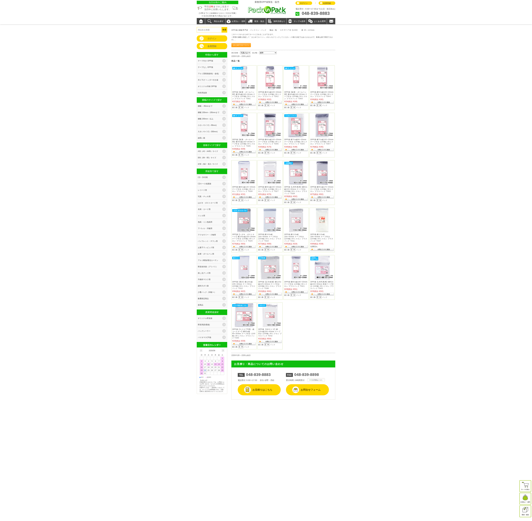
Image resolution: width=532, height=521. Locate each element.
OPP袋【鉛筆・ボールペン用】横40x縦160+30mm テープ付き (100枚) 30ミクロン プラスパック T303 (295, 95)
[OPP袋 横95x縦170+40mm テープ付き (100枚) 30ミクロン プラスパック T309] (322, 183)
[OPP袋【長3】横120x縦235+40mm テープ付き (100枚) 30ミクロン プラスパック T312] (244, 278)
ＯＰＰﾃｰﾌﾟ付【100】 (289, 30)
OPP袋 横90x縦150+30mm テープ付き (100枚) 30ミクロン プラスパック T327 (270, 189)
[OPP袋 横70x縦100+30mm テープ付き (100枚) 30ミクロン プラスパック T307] (322, 136)
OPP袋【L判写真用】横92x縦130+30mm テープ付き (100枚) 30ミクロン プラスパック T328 (295, 190)
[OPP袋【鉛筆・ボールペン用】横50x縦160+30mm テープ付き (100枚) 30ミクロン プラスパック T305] (244, 136)
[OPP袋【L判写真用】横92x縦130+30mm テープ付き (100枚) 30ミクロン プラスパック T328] (296, 183)
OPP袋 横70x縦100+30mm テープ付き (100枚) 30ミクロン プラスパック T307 (322, 142)
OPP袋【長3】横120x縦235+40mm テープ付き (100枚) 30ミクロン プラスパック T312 (243, 285)
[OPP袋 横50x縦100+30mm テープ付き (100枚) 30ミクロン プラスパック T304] (322, 88)
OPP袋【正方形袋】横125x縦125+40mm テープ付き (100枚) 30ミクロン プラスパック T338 (269, 285)
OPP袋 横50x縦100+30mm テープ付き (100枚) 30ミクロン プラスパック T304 (322, 94)
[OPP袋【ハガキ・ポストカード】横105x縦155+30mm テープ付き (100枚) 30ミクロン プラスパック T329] (244, 231)
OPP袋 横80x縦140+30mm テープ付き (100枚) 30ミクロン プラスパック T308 (243, 189)
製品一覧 (273, 30)
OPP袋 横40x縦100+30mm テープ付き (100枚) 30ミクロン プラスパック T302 (270, 94)
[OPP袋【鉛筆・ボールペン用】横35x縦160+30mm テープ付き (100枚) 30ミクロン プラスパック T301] (244, 88)
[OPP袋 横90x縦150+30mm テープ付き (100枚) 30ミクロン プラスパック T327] (270, 183)
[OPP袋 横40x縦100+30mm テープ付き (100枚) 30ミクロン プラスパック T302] (270, 88)
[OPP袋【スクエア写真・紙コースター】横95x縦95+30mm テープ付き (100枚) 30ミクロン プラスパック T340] (244, 325)
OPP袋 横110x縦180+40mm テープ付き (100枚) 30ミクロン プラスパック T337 (321, 237)
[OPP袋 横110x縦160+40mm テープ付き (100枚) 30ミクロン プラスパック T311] (296, 231)
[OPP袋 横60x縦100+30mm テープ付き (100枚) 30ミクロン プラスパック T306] (270, 136)
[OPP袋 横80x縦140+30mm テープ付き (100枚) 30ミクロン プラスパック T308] (244, 183)
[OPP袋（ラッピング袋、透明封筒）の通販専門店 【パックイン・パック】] (267, 13)
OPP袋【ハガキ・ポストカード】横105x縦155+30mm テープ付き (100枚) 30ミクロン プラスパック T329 (244, 237)
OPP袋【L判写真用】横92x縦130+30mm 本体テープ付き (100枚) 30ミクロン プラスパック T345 (322, 285)
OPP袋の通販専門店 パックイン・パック (248, 30)
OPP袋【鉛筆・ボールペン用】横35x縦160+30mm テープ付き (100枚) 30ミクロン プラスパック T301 (243, 95)
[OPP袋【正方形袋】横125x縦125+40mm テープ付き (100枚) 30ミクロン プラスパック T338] (270, 278)
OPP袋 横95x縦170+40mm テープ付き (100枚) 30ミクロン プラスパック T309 (322, 189)
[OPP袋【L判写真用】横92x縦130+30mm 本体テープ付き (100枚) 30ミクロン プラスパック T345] (322, 278)
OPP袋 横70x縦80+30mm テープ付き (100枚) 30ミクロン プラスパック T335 (295, 142)
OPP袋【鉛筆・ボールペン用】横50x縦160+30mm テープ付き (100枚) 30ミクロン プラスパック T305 (243, 143)
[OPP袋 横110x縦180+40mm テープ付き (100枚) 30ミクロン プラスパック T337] (322, 231)
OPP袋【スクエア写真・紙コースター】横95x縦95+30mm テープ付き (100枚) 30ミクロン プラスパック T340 (243, 333)
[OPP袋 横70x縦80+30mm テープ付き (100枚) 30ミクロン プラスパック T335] (296, 136)
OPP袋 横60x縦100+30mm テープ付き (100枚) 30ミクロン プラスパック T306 (270, 142)
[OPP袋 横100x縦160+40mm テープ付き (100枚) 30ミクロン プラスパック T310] (270, 231)
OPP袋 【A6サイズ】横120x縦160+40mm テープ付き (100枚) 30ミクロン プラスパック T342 (270, 332)
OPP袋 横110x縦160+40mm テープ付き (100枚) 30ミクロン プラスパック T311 (295, 237)
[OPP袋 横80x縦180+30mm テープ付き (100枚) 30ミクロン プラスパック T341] (296, 278)
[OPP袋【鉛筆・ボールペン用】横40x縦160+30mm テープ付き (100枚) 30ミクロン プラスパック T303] (296, 88)
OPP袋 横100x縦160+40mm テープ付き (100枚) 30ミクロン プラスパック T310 (269, 237)
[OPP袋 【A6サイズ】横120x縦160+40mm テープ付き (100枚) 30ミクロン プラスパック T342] (270, 325)
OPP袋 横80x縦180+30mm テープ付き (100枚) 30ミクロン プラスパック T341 (296, 284)
